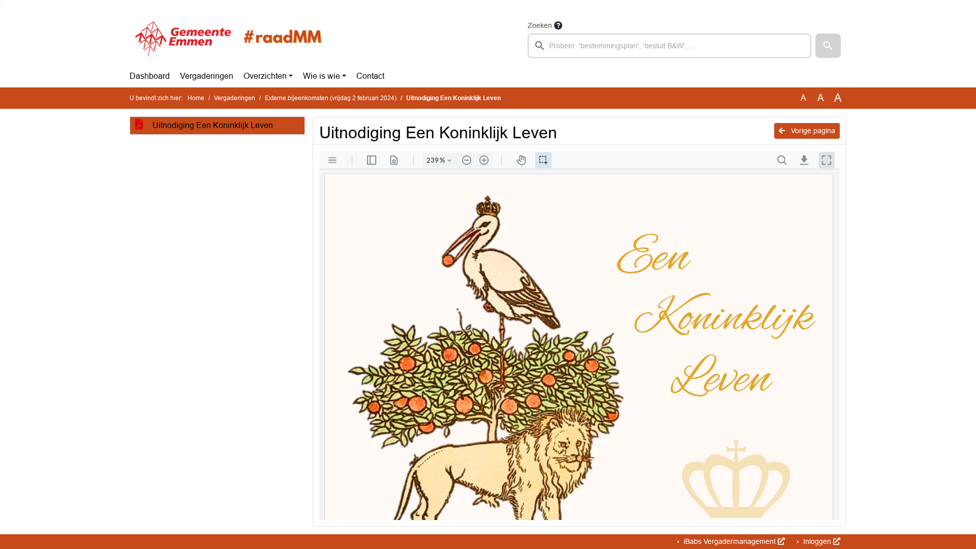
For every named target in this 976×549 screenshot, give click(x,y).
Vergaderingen (206, 76)
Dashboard (150, 76)
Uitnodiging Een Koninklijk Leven (211, 125)
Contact (370, 76)
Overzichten (265, 76)
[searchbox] (669, 46)
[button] (828, 46)
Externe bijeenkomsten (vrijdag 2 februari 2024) (330, 98)
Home (196, 98)
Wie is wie (321, 76)
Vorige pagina (812, 131)
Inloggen (817, 541)
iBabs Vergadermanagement (730, 541)
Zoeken (540, 25)
